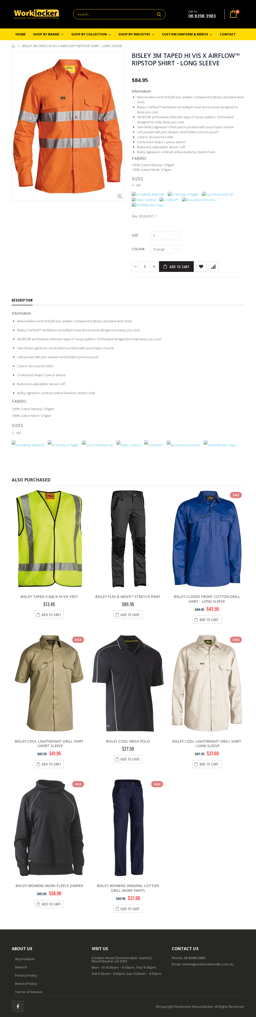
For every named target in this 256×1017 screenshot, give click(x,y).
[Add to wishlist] (201, 266)
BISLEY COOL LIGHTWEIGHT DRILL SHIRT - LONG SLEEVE (206, 743)
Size (135, 235)
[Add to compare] (213, 266)
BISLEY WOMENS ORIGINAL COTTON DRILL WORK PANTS (128, 888)
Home (14, 46)
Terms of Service (28, 992)
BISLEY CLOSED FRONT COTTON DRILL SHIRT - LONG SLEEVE (207, 599)
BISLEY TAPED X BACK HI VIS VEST (49, 596)
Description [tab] (22, 300)
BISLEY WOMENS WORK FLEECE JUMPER (49, 885)
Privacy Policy (26, 975)
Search (159, 14)
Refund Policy (26, 983)
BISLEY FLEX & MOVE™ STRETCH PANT (127, 596)
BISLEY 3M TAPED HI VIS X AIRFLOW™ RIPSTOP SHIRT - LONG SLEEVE (186, 59)
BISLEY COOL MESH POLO (128, 741)
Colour (138, 249)
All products (24, 959)
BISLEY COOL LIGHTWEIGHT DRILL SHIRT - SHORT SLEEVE (49, 743)
